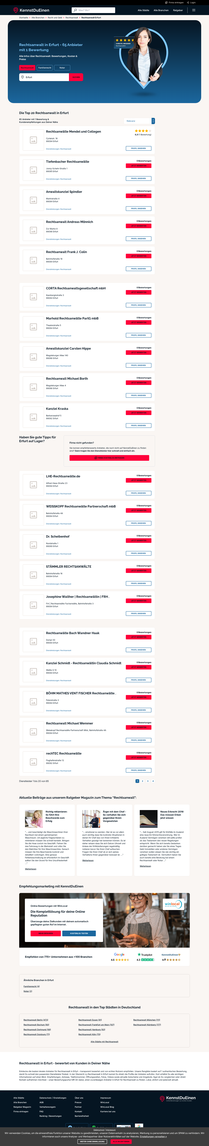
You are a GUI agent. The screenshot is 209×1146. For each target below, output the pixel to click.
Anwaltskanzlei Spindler (64, 192)
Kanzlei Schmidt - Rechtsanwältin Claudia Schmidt (83, 663)
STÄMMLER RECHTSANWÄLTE (68, 566)
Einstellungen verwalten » (153, 1136)
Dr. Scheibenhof (57, 536)
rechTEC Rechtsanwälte (63, 753)
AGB (42, 1102)
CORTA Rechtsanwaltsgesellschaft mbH (76, 288)
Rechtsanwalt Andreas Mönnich (69, 222)
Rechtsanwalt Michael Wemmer (69, 723)
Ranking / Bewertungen (51, 1116)
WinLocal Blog (107, 1107)
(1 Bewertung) (144, 134)
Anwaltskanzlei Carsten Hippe (68, 348)
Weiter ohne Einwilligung (92, 1141)
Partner (78, 1107)
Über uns (79, 1098)
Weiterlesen (30, 869)
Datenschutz (45, 1098)
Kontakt (78, 1111)
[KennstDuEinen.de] (31, 10)
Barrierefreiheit (82, 1116)
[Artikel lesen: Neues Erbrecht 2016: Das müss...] (149, 819)
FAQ (41, 1111)
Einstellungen (59, 1098)
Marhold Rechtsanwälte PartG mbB (72, 318)
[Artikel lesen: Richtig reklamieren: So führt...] (34, 819)
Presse (78, 1102)
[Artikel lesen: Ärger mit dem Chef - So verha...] (91, 819)
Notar (28, 991)
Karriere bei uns (107, 1111)
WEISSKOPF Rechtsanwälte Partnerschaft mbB (81, 506)
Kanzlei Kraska (57, 408)
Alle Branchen (161, 10)
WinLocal (104, 1102)
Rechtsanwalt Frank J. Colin (66, 252)
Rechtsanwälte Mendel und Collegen (73, 131)
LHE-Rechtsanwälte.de (63, 476)
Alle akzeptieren (121, 1141)
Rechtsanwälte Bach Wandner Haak (72, 633)
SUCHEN (76, 77)
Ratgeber (178, 10)
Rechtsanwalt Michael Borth (67, 378)
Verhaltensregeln (48, 1107)
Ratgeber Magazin (22, 1107)
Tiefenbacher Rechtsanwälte (67, 161)
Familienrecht (32, 986)
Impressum (105, 1098)
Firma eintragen (21, 1111)
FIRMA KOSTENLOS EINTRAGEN (111, 458)
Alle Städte (143, 10)
